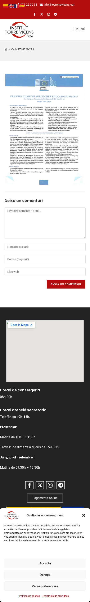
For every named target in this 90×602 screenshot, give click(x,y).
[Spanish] (22, 6)
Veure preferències (45, 586)
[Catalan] (6, 6)
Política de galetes (29, 596)
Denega (45, 575)
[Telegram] (55, 14)
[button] (84, 515)
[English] (11, 6)
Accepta (45, 563)
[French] (16, 6)
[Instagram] (48, 14)
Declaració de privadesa (55, 596)
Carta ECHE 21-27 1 (22, 49)
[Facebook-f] (35, 14)
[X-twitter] (42, 14)
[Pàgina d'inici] (6, 49)
